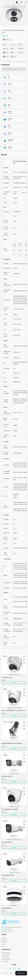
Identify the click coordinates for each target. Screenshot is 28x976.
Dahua (5, 656)
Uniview (5, 755)
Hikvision (11, 722)
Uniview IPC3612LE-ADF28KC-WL (13, 31)
